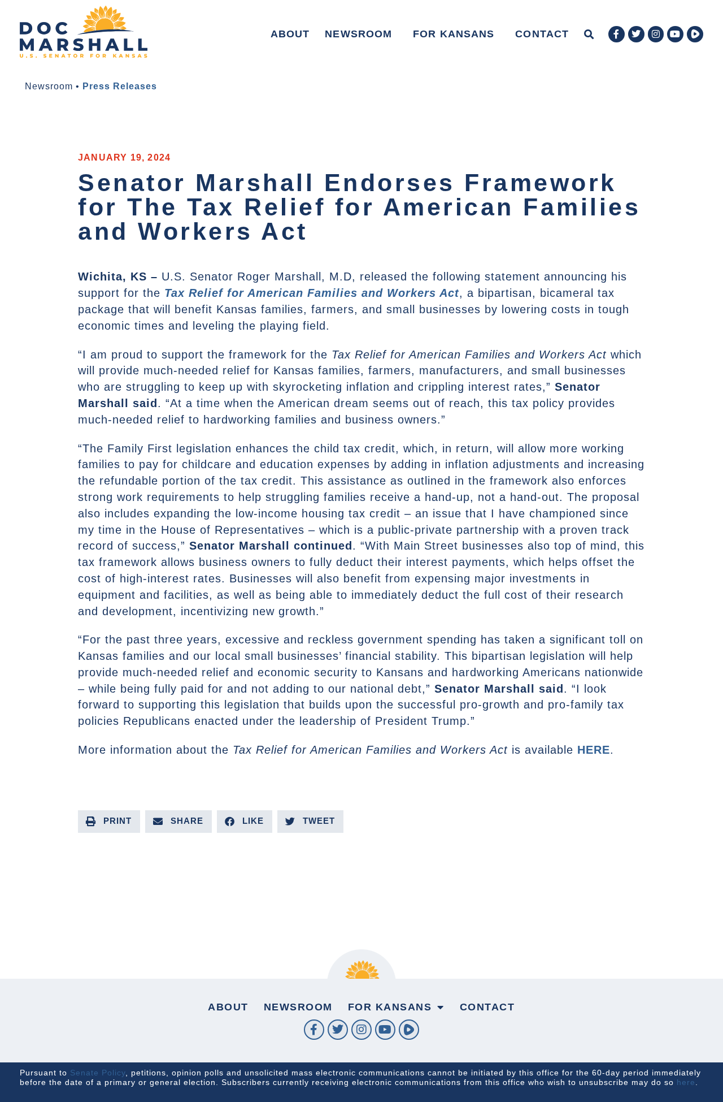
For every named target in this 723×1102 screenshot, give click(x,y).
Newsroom (358, 34)
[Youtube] (675, 34)
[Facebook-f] (616, 34)
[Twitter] (636, 34)
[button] (589, 34)
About (290, 34)
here (686, 1082)
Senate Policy (97, 1072)
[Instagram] (656, 34)
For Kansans (453, 34)
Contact (542, 34)
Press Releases (119, 86)
